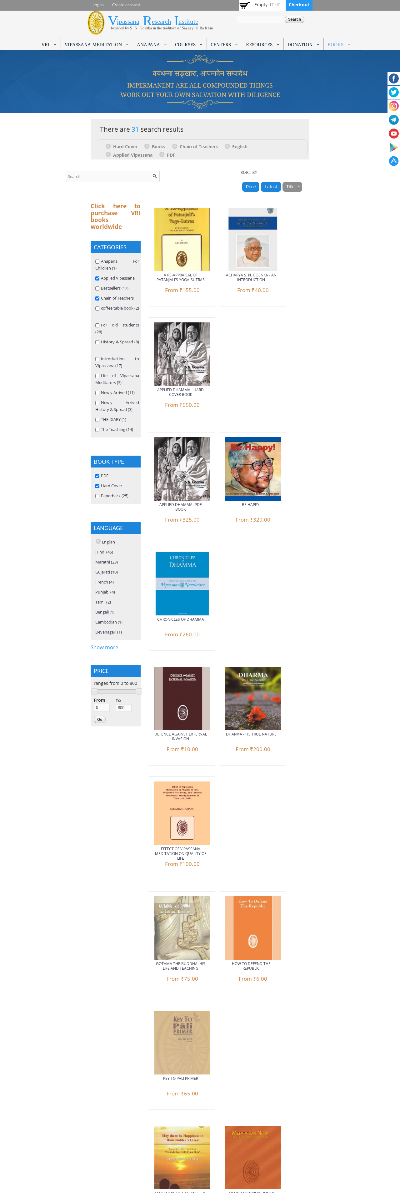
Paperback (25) (114, 495)
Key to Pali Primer (180, 1078)
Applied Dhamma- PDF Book (180, 507)
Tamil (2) (103, 602)
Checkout (299, 5)
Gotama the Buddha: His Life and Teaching (180, 966)
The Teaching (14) (117, 429)
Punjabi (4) (105, 592)
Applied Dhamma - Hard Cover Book (180, 392)
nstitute (188, 21)
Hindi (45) (104, 552)
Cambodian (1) (108, 622)
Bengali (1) (104, 612)
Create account (126, 5)
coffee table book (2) (120, 308)
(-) (109, 146)
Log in (98, 5)
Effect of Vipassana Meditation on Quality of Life (180, 854)
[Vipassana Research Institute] (96, 31)
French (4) (104, 582)
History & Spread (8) (120, 342)
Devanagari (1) (108, 632)
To (118, 700)
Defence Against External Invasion (180, 736)
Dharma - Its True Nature (251, 734)
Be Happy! (251, 504)
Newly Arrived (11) (118, 392)
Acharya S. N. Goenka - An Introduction (251, 277)
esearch (161, 21)
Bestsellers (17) (114, 288)
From (99, 700)
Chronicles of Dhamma (180, 619)
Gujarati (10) (106, 572)
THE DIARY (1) (113, 419)
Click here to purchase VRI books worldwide (116, 216)
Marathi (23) (106, 562)
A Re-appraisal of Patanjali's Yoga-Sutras (181, 277)
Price (251, 186)
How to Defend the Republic (251, 966)
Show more (104, 647)
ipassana (128, 21)
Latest (271, 186)
